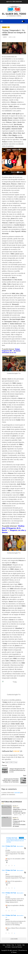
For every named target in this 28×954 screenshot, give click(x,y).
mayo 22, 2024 (12, 37)
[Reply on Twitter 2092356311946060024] (6, 933)
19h (6, 895)
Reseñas (4, 27)
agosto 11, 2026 (18, 814)
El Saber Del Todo (11, 846)
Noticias (8, 945)
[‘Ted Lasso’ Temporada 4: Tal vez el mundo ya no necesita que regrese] (6, 810)
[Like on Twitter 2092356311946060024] (12, 933)
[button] (1, 21)
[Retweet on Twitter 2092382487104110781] (9, 911)
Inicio (4, 945)
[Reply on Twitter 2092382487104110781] (6, 911)
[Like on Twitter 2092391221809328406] (12, 888)
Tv (8, 27)
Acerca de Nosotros (17, 947)
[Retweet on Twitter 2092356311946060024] (9, 933)
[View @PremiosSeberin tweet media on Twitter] (7, 862)
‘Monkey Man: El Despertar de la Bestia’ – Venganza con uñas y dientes (14, 529)
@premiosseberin (20, 846)
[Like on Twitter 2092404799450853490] (12, 866)
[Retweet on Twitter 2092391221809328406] (9, 888)
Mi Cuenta (7, 947)
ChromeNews (21, 950)
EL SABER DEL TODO (14, 14)
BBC (12, 762)
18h (6, 848)
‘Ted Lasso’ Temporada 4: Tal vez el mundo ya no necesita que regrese (19, 810)
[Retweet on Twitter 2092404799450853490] (9, 866)
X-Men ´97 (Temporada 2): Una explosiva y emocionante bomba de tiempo (19, 823)
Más (23, 945)
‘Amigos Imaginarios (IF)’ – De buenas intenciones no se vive (11, 351)
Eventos (19, 945)
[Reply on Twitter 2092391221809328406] (6, 888)
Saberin (5, 37)
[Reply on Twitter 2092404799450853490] (6, 866)
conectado (17, 792)
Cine (13, 945)
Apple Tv (8, 762)
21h (6, 917)
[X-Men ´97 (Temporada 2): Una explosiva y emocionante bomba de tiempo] (6, 822)
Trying (15, 762)
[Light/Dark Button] (23, 21)
